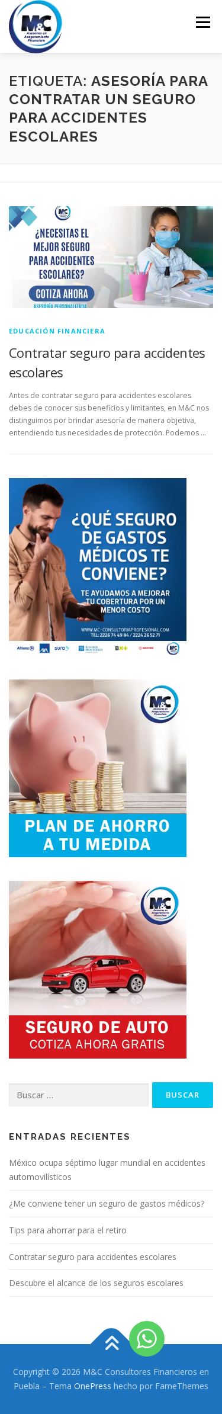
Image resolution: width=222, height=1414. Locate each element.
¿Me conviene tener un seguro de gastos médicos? (106, 1203)
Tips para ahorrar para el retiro (68, 1230)
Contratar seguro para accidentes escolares (92, 1256)
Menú (202, 22)
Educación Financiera (57, 330)
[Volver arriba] (111, 1344)
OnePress (92, 1385)
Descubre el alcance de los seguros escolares (96, 1282)
